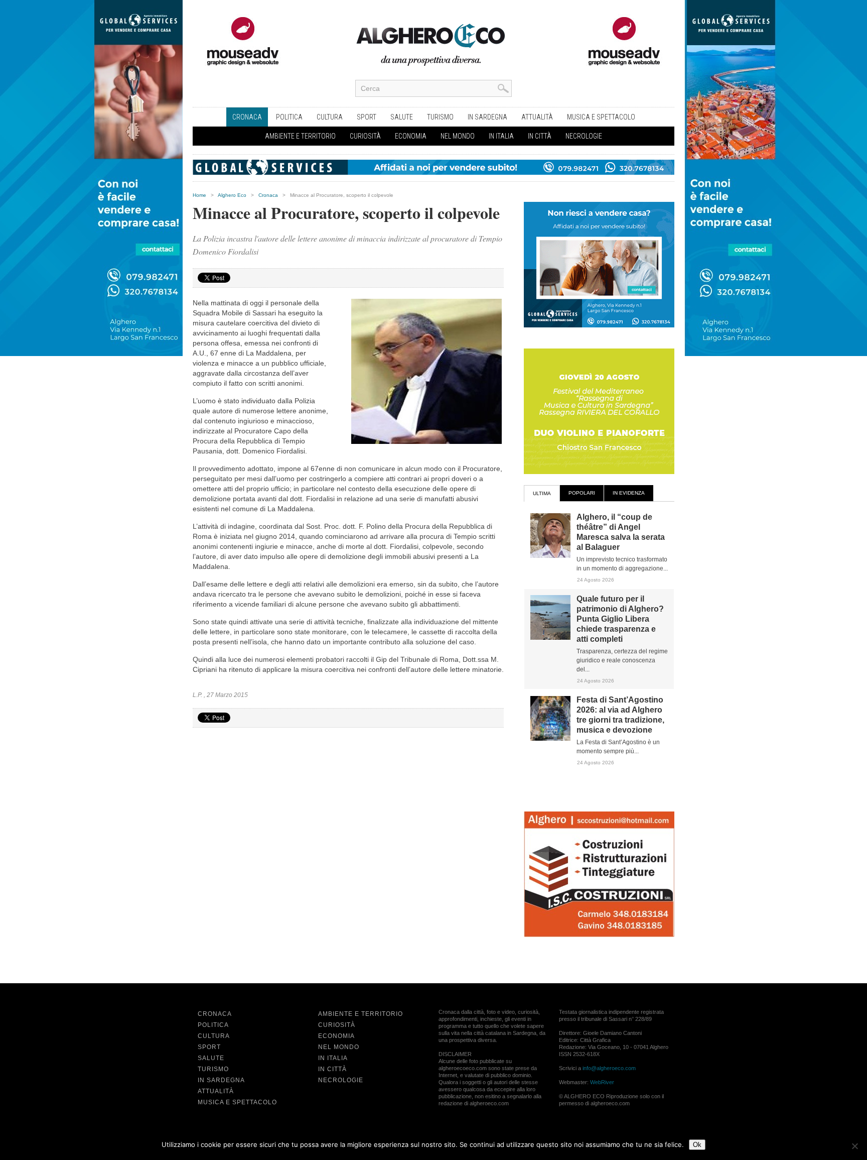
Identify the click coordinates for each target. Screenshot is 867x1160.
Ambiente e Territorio (300, 136)
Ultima (542, 493)
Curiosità (365, 136)
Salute (401, 117)
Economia (410, 136)
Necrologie (583, 136)
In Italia (501, 136)
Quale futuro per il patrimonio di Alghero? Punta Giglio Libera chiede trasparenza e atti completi (620, 619)
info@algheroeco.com (609, 1068)
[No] (854, 1146)
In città (539, 136)
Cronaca (247, 117)
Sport (366, 117)
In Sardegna (487, 117)
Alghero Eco (232, 195)
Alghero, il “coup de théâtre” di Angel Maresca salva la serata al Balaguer (620, 532)
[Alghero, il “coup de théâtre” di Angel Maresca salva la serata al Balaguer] (550, 555)
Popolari (581, 493)
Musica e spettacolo (601, 117)
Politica (289, 117)
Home (199, 195)
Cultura (330, 117)
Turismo (440, 117)
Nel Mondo (458, 136)
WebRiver (602, 1082)
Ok (697, 1144)
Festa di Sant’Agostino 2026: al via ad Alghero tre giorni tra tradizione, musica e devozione (620, 714)
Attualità (537, 117)
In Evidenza (629, 493)
